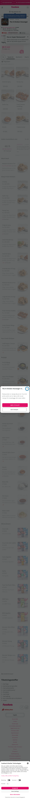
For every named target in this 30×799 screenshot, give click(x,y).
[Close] (27, 388)
